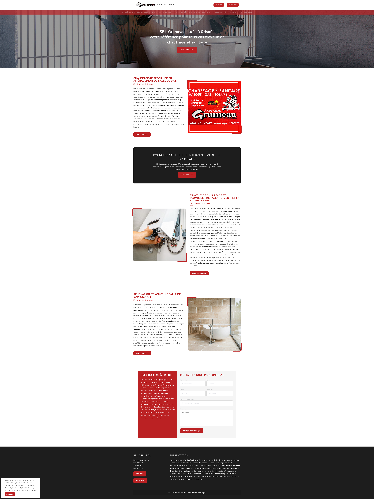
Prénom (208, 380)
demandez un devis (199, 273)
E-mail (182, 389)
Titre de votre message (187, 399)
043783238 (219, 5)
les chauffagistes (184, 493)
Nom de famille (184, 380)
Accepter (10, 494)
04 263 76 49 (233, 5)
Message (183, 409)
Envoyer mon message (191, 431)
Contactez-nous (187, 50)
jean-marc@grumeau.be (141, 460)
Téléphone (209, 389)
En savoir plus (31, 490)
